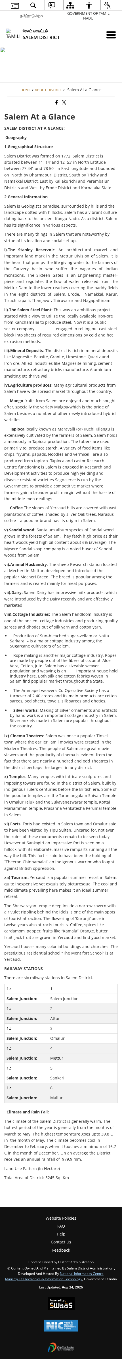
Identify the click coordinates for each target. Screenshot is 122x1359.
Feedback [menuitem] (61, 1250)
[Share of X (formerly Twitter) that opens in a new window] (63, 102)
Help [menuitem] (61, 1234)
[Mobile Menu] (111, 35)
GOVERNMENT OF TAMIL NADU (88, 16)
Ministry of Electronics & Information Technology (43, 1279)
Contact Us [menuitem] (61, 1242)
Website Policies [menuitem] (61, 1218)
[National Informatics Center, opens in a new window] (61, 1326)
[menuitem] (14, 5)
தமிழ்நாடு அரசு (31, 15)
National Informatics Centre (82, 1273)
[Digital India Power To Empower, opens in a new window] (61, 1348)
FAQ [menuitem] (61, 1226)
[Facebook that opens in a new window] (56, 102)
